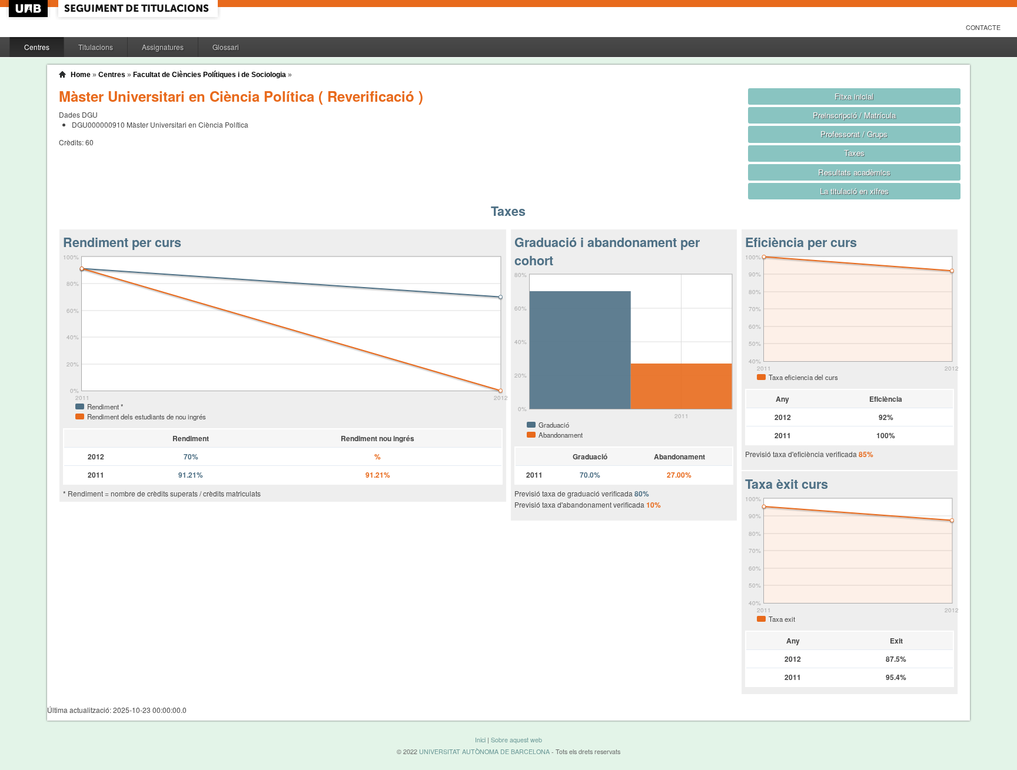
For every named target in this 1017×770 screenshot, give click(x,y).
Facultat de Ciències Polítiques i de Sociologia (209, 75)
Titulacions (95, 47)
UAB (29, 8)
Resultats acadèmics (854, 172)
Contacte (983, 27)
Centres (36, 47)
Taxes (854, 152)
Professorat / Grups (854, 133)
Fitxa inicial (854, 96)
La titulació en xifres (854, 190)
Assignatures (163, 47)
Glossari (225, 47)
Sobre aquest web (516, 739)
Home (81, 75)
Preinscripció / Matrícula (854, 115)
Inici (480, 739)
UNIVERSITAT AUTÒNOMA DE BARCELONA (484, 751)
